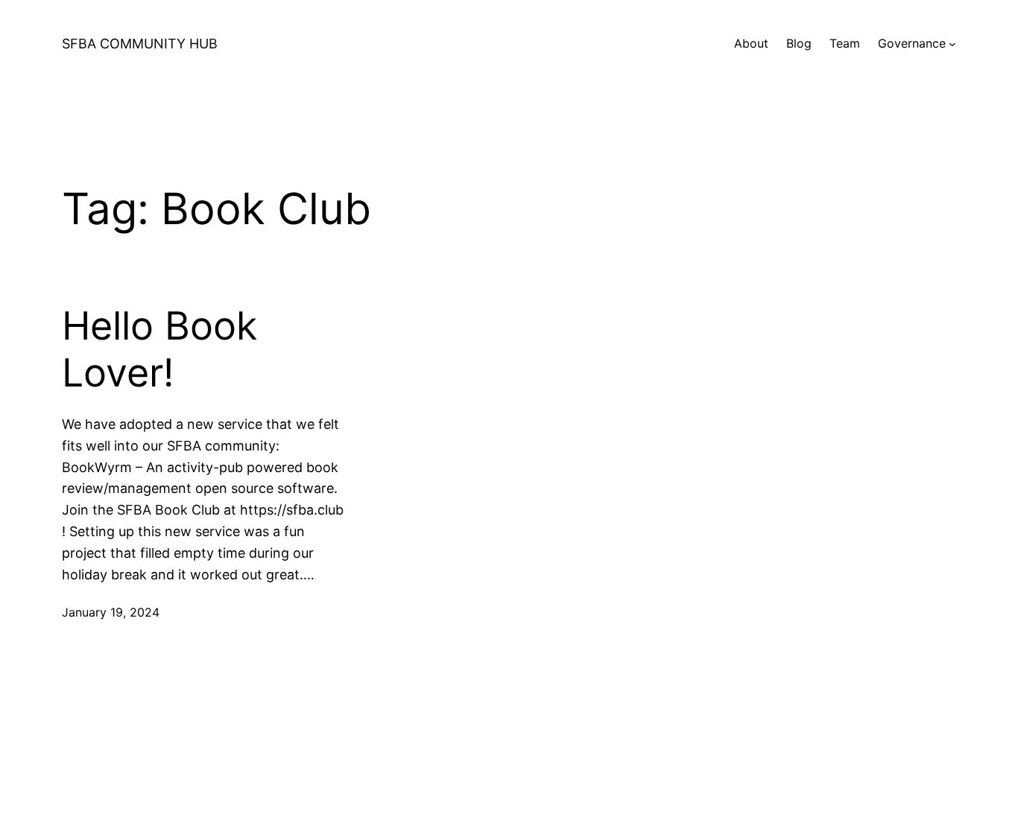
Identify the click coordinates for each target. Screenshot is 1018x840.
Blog (799, 43)
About (751, 43)
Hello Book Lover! (159, 349)
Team (844, 43)
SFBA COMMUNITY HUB (140, 43)
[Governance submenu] (952, 44)
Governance (912, 43)
